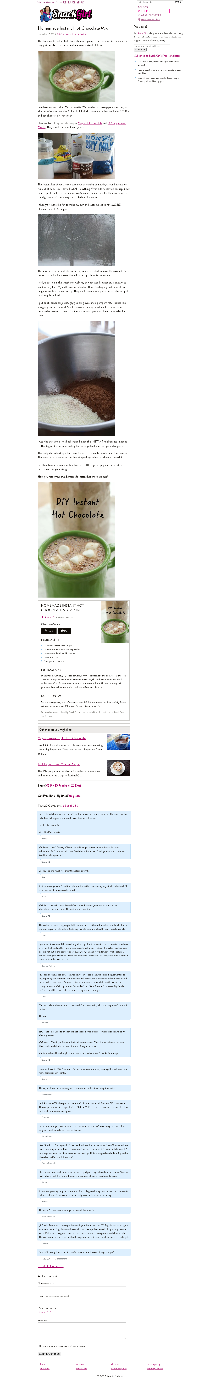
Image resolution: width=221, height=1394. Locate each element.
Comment (43, 1320)
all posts (115, 1364)
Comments (63, 34)
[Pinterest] (64, 2)
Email (78, 785)
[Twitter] (74, 2)
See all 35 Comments (51, 1266)
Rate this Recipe (47, 1308)
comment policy (119, 1368)
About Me (50, 2)
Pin (66, 631)
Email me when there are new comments (62, 1346)
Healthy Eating (150, 19)
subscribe (80, 1364)
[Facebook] (69, 2)
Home (144, 6)
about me (44, 1368)
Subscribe (41, 2)
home (43, 1364)
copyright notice (155, 1368)
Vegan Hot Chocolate (90, 123)
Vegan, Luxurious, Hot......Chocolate (62, 738)
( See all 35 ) (70, 806)
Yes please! (74, 796)
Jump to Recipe (79, 34)
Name (41, 1283)
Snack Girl (142, 33)
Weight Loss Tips (151, 15)
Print (50, 631)
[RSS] (78, 2)
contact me (81, 1368)
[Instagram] (82, 2)
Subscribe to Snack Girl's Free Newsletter (157, 56)
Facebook (64, 785)
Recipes (145, 11)
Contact (59, 2)
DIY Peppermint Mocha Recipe (59, 763)
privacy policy (153, 1364)
